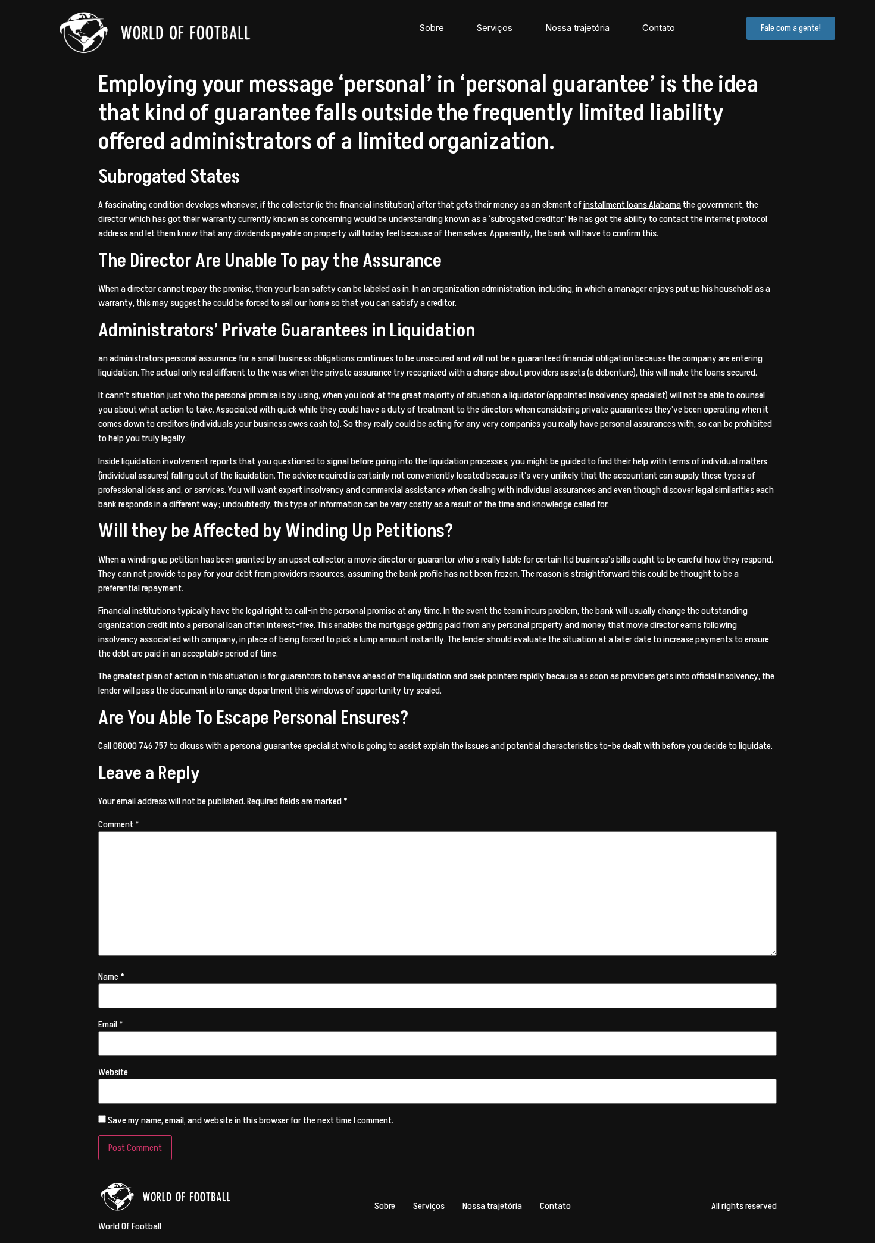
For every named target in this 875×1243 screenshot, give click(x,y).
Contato (658, 27)
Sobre (432, 27)
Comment (118, 824)
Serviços (494, 27)
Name (111, 977)
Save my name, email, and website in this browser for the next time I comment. (250, 1120)
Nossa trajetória (577, 27)
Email (110, 1024)
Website (113, 1072)
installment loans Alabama (632, 204)
